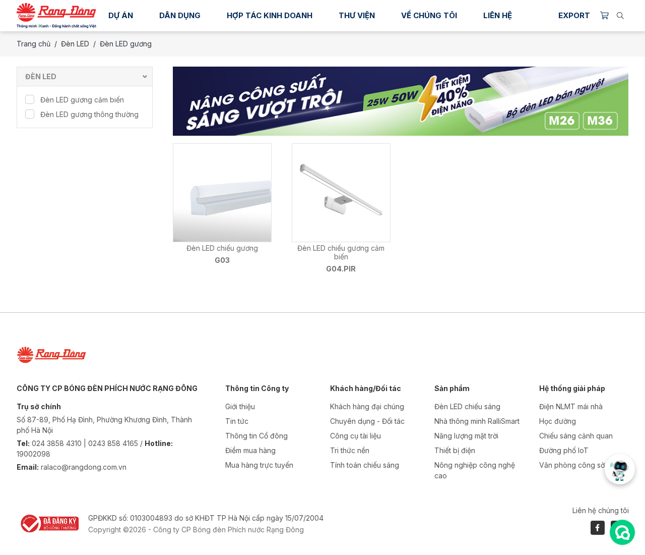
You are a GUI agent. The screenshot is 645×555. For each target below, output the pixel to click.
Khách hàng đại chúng (367, 406)
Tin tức (236, 421)
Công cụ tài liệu (355, 435)
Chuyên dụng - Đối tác (367, 421)
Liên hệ (497, 15)
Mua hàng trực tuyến (259, 465)
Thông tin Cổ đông (256, 435)
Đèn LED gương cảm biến (82, 99)
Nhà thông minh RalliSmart (477, 421)
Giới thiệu (240, 406)
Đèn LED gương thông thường (89, 114)
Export (574, 15)
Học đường (557, 421)
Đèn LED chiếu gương (222, 248)
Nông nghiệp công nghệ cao (474, 470)
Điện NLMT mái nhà (571, 406)
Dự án (120, 15)
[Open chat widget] (622, 532)
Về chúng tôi (429, 15)
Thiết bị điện (454, 450)
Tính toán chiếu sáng (364, 465)
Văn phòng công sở (572, 465)
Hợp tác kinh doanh (269, 15)
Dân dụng (180, 15)
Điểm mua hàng (250, 450)
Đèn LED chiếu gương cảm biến (340, 252)
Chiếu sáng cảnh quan (576, 435)
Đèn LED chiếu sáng (467, 406)
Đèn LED (75, 43)
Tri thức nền (349, 450)
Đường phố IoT (564, 450)
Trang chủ (33, 43)
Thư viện (357, 15)
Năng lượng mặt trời (466, 435)
